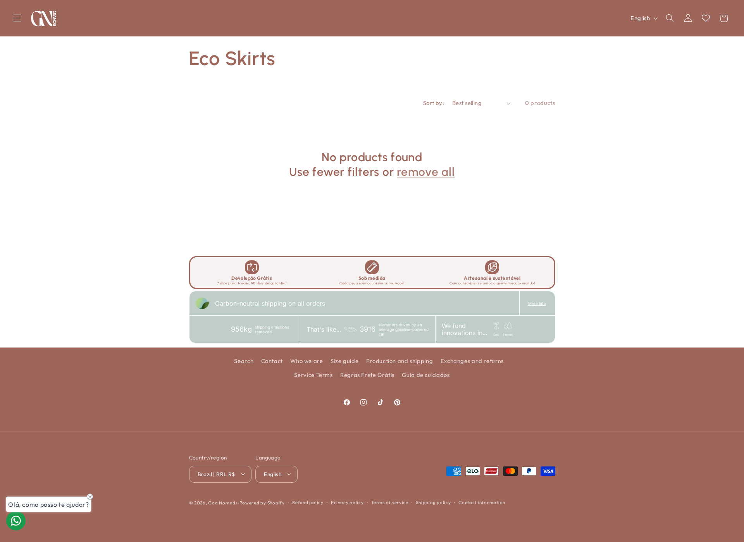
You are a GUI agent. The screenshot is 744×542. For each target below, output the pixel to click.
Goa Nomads (223, 502)
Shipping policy (433, 502)
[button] (17, 18)
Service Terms (313, 375)
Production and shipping (399, 360)
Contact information (481, 502)
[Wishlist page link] (706, 18)
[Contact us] (16, 520)
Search (243, 360)
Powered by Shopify (262, 502)
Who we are (306, 360)
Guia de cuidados (426, 375)
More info (537, 303)
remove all (426, 172)
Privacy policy (347, 502)
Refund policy (308, 502)
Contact (272, 360)
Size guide (344, 360)
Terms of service (389, 502)
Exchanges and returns (472, 360)
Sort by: (433, 103)
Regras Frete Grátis (367, 375)
